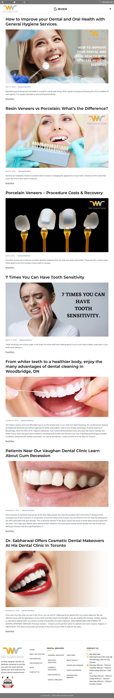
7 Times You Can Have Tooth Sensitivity (45, 277)
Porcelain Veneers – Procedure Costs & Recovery (54, 192)
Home (32, 650)
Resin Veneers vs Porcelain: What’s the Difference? (57, 108)
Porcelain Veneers (75, 665)
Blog (32, 667)
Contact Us (34, 672)
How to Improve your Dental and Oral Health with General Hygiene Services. (55, 21)
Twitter (19, 2)
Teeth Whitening (74, 670)
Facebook (8, 2)
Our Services (35, 659)
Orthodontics (36, 663)
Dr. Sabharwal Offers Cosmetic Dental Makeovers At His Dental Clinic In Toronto (55, 543)
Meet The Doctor (37, 654)
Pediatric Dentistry (52, 661)
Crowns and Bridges (72, 676)
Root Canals (72, 660)
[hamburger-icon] (110, 9)
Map (28, 2)
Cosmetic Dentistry (52, 669)
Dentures (71, 655)
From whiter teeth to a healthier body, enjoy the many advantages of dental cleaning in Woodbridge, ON (54, 366)
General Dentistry (24, 87)
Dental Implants (55, 680)
